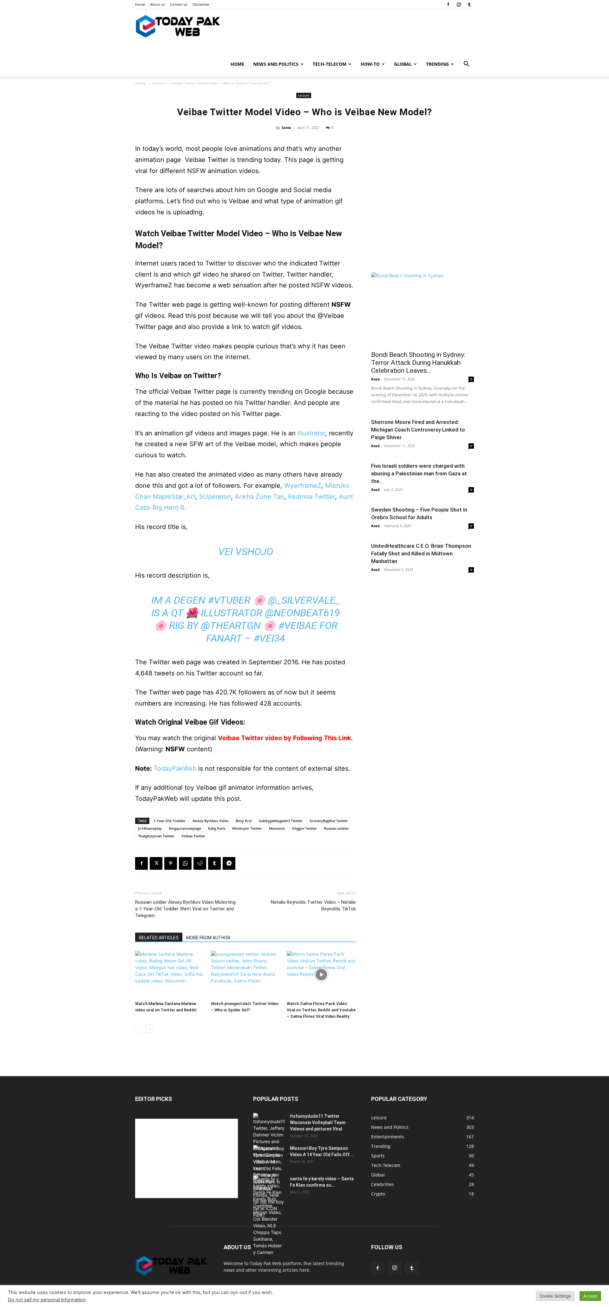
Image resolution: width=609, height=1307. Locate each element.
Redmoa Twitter (311, 496)
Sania (286, 127)
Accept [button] (590, 1295)
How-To (370, 64)
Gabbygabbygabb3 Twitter (281, 820)
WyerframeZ (302, 485)
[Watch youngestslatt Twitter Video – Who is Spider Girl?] (245, 974)
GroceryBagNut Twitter (329, 820)
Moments (277, 828)
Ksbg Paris (216, 828)
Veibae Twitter (193, 836)
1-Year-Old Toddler (170, 820)
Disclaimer (201, 4)
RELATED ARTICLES (159, 937)
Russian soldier (336, 828)
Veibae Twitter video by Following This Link (284, 738)
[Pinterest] (170, 863)
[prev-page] (139, 1029)
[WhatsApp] (185, 863)
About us (157, 4)
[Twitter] (156, 863)
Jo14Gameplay (150, 828)
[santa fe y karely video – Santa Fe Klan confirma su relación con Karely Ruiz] (269, 1216)
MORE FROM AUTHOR (208, 937)
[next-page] (149, 1029)
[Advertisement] (422, 220)
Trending (437, 64)
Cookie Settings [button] (555, 1295)
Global (403, 64)
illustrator (311, 433)
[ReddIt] (199, 863)
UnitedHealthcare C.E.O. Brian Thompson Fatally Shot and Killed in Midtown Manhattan (421, 553)
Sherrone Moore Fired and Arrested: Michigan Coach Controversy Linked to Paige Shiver (418, 429)
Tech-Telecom (329, 64)
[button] (466, 65)
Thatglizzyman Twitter (156, 836)
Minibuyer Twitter (247, 828)
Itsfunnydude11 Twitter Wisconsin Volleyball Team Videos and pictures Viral (317, 1122)
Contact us (178, 4)
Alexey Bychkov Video (211, 820)
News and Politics (275, 64)
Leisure (158, 83)
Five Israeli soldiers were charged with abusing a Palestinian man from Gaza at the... (419, 473)
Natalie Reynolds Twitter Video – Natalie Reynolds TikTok (313, 905)
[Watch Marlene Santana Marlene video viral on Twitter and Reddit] (169, 974)
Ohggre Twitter (304, 828)
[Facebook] (448, 4)
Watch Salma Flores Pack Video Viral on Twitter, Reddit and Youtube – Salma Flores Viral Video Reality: (321, 1010)
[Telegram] (229, 863)
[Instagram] (458, 4)
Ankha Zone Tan (259, 496)
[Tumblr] (469, 4)
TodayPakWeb (175, 768)
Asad (375, 379)
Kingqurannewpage (185, 828)
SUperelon (215, 496)
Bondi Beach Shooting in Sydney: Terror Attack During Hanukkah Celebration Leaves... (418, 362)
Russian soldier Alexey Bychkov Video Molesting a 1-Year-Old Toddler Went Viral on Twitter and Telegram (185, 908)
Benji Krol (244, 820)
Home (140, 4)
